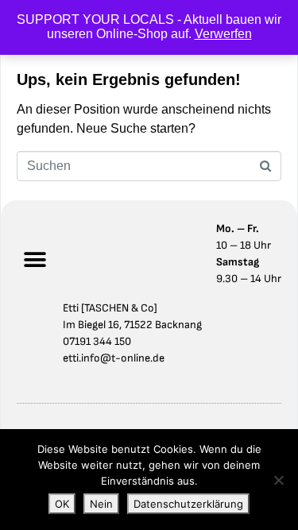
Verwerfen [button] (223, 34)
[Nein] (278, 480)
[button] (34, 260)
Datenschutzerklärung (188, 503)
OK (62, 503)
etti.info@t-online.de (113, 358)
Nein (101, 503)
